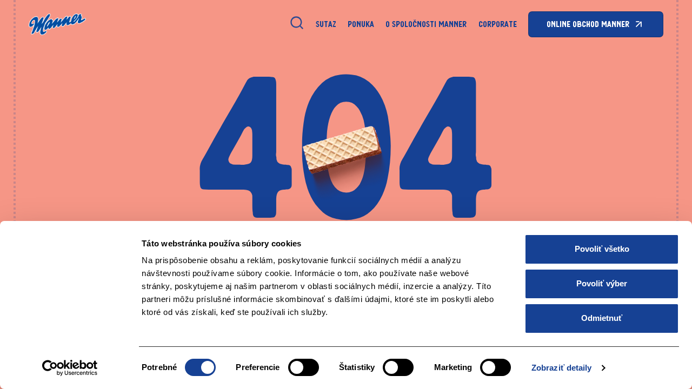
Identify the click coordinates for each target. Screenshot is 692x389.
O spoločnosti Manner (426, 24)
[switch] (303, 367)
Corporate (497, 24)
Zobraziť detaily (561, 367)
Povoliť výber (601, 283)
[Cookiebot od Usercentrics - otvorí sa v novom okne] (70, 368)
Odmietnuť (601, 318)
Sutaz (326, 24)
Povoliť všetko (602, 248)
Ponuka (361, 24)
